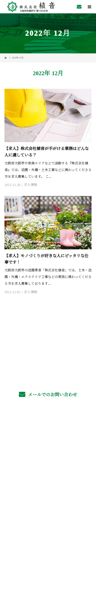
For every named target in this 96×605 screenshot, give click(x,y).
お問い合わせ (48, 495)
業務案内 (48, 432)
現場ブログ (48, 484)
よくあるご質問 (48, 453)
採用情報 (48, 443)
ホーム (48, 422)
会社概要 (48, 474)
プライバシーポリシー (48, 574)
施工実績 (48, 464)
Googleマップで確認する (48, 544)
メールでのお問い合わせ (52, 394)
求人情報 (30, 185)
